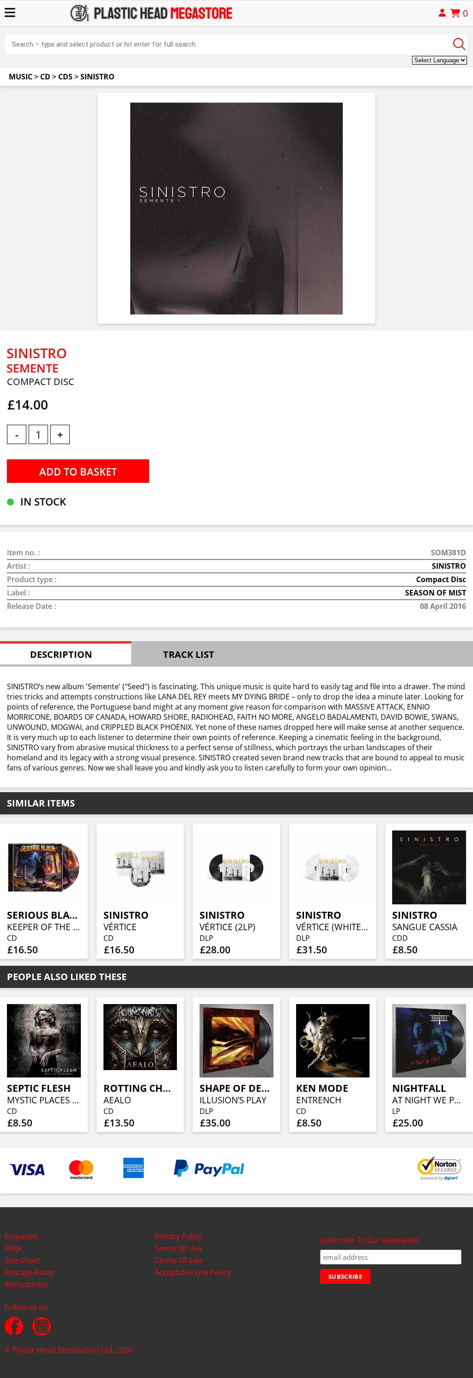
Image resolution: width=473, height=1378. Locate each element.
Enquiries (21, 1236)
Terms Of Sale (179, 1260)
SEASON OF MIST (435, 593)
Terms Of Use (178, 1248)
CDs (65, 77)
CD (45, 77)
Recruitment (26, 1284)
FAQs (13, 1248)
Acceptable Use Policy (192, 1272)
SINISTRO (97, 77)
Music (20, 77)
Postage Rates (29, 1272)
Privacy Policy (178, 1236)
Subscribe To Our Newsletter (370, 1240)
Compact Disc (441, 579)
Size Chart (22, 1260)
